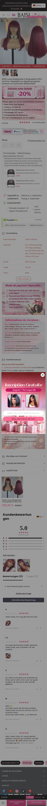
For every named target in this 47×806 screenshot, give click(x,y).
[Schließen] (43, 375)
